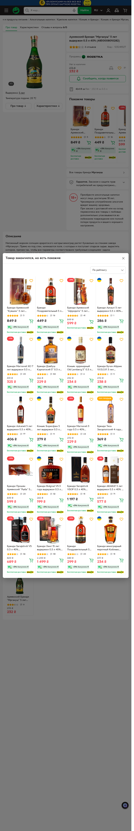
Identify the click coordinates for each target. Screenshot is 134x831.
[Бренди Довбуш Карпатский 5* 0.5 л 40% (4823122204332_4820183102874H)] (50, 350)
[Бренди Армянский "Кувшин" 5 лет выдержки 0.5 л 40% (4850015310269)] (20, 291)
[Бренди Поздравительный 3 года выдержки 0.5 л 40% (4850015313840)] (80, 529)
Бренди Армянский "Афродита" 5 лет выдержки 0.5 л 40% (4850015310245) (79, 310)
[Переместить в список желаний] (31, 280)
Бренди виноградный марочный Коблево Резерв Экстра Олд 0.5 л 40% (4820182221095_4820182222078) (110, 548)
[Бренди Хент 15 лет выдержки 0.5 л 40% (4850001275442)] (50, 529)
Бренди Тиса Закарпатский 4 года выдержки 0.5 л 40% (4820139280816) (109, 428)
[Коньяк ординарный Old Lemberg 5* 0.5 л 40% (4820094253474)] (80, 350)
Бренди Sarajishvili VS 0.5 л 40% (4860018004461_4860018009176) (20, 548)
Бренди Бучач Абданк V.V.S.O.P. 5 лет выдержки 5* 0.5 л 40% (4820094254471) (110, 368)
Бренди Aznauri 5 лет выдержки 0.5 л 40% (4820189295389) (109, 310)
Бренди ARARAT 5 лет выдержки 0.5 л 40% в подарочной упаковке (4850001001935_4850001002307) (110, 488)
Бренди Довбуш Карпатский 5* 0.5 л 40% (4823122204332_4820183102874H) (50, 368)
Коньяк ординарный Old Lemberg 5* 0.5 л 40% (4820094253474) (79, 368)
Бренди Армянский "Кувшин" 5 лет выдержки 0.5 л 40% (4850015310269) (19, 310)
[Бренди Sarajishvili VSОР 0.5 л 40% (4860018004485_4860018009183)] (80, 469)
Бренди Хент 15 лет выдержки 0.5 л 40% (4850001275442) (49, 548)
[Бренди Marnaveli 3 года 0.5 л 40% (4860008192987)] (80, 410)
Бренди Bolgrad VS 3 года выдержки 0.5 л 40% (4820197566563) (49, 488)
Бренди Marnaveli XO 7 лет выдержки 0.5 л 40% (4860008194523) (20, 368)
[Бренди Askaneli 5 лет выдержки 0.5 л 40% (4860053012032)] (20, 410)
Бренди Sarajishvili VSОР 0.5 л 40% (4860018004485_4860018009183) (80, 488)
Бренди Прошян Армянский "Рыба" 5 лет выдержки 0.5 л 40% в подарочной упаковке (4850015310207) (18, 488)
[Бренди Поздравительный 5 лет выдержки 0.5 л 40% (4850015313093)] (50, 291)
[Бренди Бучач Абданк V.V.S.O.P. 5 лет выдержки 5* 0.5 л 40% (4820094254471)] (110, 350)
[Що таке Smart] (30, 332)
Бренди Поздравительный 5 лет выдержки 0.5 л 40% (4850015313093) (50, 310)
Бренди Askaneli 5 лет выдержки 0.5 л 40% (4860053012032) (19, 428)
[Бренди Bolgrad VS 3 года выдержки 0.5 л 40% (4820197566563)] (50, 469)
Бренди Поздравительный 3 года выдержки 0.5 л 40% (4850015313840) (79, 548)
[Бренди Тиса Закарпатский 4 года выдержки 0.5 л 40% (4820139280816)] (110, 410)
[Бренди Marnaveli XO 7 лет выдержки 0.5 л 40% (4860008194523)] (20, 350)
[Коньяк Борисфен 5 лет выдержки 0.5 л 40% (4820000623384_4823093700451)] (50, 410)
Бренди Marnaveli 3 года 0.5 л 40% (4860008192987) (78, 428)
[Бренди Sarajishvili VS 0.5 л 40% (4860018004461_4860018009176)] (20, 529)
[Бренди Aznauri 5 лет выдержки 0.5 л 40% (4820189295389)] (110, 291)
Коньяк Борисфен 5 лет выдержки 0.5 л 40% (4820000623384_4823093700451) (50, 428)
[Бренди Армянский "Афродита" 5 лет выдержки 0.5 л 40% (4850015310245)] (80, 291)
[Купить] (31, 321)
